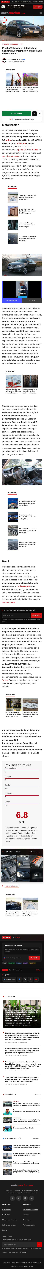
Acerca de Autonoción (30, 1209)
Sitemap (4, 1230)
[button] (35, 851)
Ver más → (38, 1094)
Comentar (34, 958)
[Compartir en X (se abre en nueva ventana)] (34, 113)
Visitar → (39, 970)
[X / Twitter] (18, 1198)
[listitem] (9, 868)
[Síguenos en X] (25, 979)
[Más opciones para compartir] (40, 113)
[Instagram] (25, 1198)
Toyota (5, 680)
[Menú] (41, 13)
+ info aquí (22, 1252)
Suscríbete (36, 615)
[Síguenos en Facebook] (19, 979)
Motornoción (6, 1209)
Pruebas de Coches (10, 44)
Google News (10, 979)
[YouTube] (31, 1198)
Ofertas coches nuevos (10, 1220)
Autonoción (6, 1262)
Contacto (26, 1215)
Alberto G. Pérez (17, 59)
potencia (22, 150)
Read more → (37, 1138)
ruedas (35, 150)
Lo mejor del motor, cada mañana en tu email (19, 610)
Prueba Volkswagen (12, 886)
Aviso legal (26, 1220)
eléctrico (21, 143)
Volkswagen (24, 586)
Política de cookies (29, 1225)
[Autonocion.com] (13, 12)
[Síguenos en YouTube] (36, 979)
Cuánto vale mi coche (9, 1225)
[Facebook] (12, 1198)
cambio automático (11, 156)
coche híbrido (8, 602)
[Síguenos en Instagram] (30, 979)
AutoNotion (6, 1215)
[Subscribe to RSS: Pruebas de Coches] (21, 44)
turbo (8, 140)
